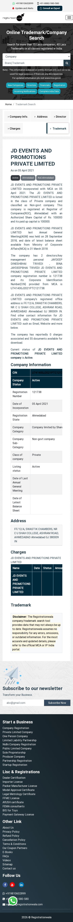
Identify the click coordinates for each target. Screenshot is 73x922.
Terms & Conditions (14, 844)
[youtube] (12, 884)
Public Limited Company (17, 748)
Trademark (59, 128)
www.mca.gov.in (53, 78)
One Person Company (15, 736)
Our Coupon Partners (15, 848)
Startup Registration (15, 764)
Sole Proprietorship (14, 752)
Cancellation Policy (14, 839)
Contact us (9, 868)
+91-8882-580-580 (49, 3)
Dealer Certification (14, 777)
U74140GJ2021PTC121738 (49, 372)
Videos (7, 860)
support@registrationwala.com (24, 904)
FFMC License (11, 798)
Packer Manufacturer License (20, 786)
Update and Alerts (24, 8)
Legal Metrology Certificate (19, 794)
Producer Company (14, 756)
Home (8, 104)
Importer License (13, 781)
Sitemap (8, 864)
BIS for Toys (10, 810)
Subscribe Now (57, 702)
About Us (8, 827)
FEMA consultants (13, 806)
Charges (15, 128)
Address (42, 116)
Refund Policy (11, 835)
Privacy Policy (11, 831)
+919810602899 (24, 3)
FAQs (6, 856)
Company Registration (16, 728)
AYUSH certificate (13, 802)
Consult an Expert (51, 8)
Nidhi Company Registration (19, 744)
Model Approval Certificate (18, 790)
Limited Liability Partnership (19, 740)
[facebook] (5, 884)
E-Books (8, 852)
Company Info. (19, 116)
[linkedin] (21, 884)
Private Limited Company (18, 732)
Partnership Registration (17, 760)
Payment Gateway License (18, 814)
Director (61, 116)
